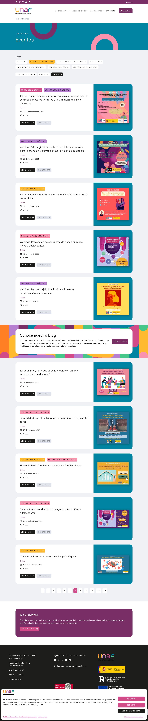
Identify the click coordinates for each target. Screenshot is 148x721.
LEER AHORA (120, 341)
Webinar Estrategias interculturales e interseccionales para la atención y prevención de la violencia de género (52, 149)
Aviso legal (42, 717)
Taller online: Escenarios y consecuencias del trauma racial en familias (54, 196)
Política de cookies (10, 717)
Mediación (96, 62)
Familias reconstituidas (72, 62)
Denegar (131, 705)
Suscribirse (28, 629)
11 (98, 591)
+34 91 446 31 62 (16, 670)
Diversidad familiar (42, 62)
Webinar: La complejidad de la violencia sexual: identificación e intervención (47, 291)
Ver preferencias (131, 711)
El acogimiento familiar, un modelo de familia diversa (51, 465)
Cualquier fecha (26, 74)
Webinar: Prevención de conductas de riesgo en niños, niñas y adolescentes (51, 243)
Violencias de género (85, 67)
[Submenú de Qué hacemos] (103, 10)
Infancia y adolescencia (31, 67)
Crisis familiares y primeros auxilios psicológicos (48, 556)
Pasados (57, 74)
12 (105, 591)
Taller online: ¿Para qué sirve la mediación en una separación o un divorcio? (49, 372)
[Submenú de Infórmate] (116, 10)
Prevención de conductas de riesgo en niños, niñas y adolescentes (50, 511)
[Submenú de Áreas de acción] (87, 10)
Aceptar (131, 699)
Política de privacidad (28, 717)
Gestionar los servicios (133, 717)
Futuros (44, 74)
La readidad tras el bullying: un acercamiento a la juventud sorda (54, 420)
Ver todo (21, 62)
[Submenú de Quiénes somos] (69, 10)
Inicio (18, 19)
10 (92, 591)
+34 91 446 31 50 (16, 675)
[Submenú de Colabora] (130, 10)
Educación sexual (59, 67)
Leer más (26, 123)
